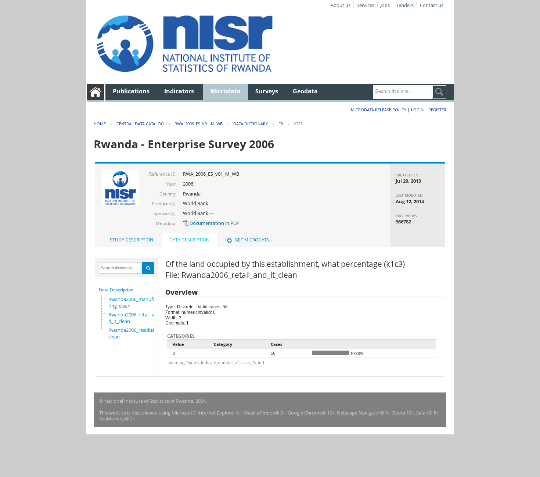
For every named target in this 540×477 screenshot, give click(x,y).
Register (437, 109)
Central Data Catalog (140, 123)
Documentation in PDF (213, 223)
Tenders (405, 5)
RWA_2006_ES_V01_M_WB (198, 123)
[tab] (131, 240)
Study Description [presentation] (131, 240)
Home (100, 123)
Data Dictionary (250, 123)
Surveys (266, 91)
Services (365, 5)
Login (417, 109)
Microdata (225, 91)
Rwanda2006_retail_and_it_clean (132, 317)
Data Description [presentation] (189, 240)
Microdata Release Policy (378, 109)
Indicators (179, 91)
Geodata (305, 91)
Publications (131, 91)
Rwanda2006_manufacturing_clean (135, 302)
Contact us (431, 5)
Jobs (385, 5)
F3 (280, 123)
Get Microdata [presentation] (252, 240)
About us (340, 5)
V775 (298, 123)
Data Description (116, 290)
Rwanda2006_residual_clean (133, 333)
